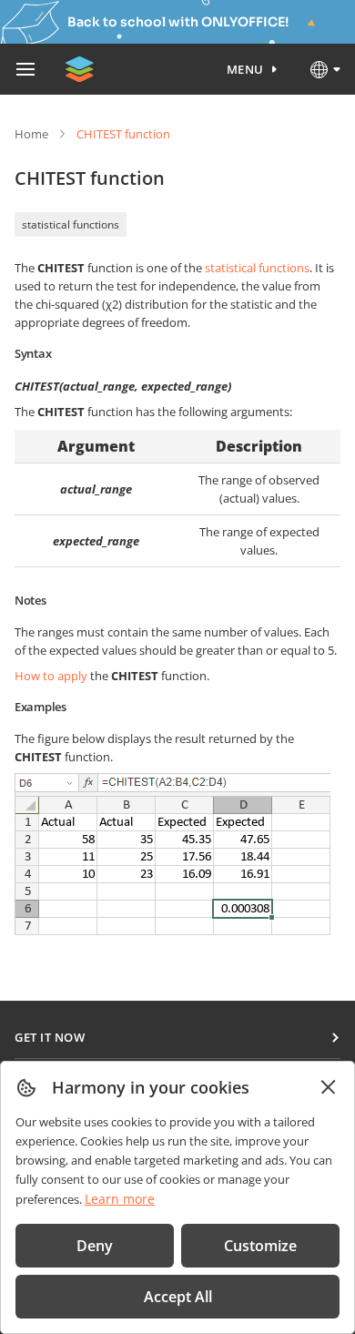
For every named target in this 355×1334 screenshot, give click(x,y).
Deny (94, 1246)
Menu (245, 69)
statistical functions (70, 224)
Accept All (178, 1297)
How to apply (51, 675)
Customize (260, 1246)
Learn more (120, 1198)
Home (31, 134)
